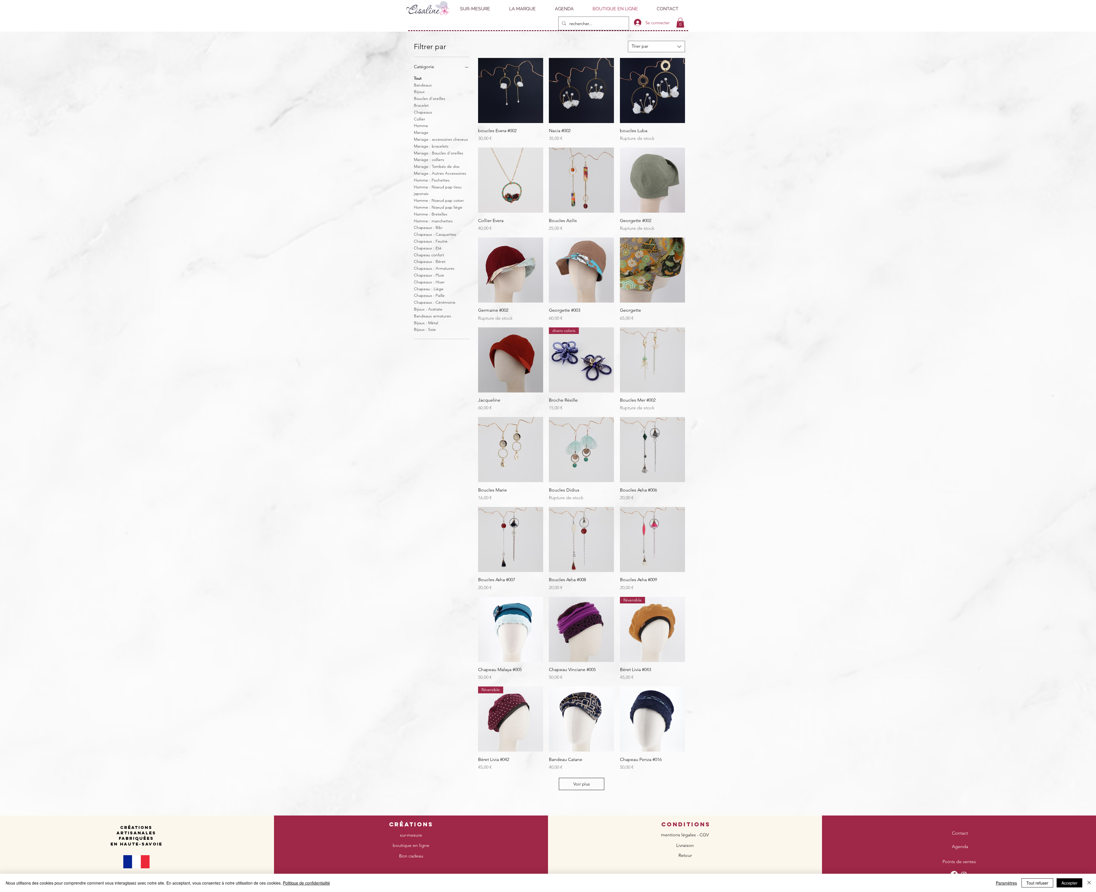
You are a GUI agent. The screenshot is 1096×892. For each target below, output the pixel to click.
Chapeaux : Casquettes (435, 234)
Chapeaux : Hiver (429, 282)
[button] (680, 23)
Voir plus (581, 784)
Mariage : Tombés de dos (437, 166)
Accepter (1069, 883)
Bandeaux (423, 85)
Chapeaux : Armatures (434, 268)
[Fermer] (1089, 882)
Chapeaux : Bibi (428, 227)
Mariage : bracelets (431, 146)
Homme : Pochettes (432, 180)
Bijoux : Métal (426, 322)
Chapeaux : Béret (430, 261)
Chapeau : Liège (429, 288)
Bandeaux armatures (432, 316)
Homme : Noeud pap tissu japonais (438, 190)
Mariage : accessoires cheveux (441, 139)
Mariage (421, 132)
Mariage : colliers (429, 159)
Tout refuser (1037, 883)
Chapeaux (423, 112)
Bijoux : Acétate (428, 309)
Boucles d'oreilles (429, 98)
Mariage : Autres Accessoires (440, 173)
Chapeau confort (429, 254)
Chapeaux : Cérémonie (435, 302)
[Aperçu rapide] (510, 90)
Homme (421, 125)
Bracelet (421, 105)
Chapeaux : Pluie (429, 275)
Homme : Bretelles (430, 214)
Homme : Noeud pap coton (439, 200)
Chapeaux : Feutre (431, 241)
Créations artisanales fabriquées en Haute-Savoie (136, 836)
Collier (419, 119)
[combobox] (656, 46)
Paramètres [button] (1006, 883)
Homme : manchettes (433, 220)
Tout (418, 78)
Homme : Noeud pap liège (438, 207)
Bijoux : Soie (425, 329)
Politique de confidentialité (306, 883)
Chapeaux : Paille (429, 295)
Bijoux (419, 91)
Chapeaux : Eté (428, 248)
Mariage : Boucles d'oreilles (438, 153)
